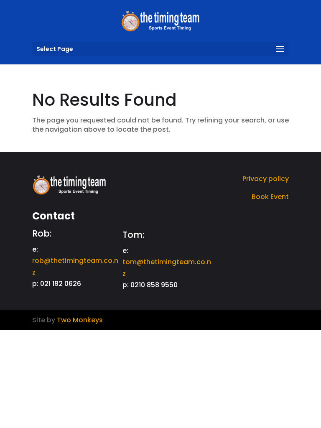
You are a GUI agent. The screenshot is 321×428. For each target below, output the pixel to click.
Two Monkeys (80, 320)
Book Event (270, 196)
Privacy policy (265, 178)
